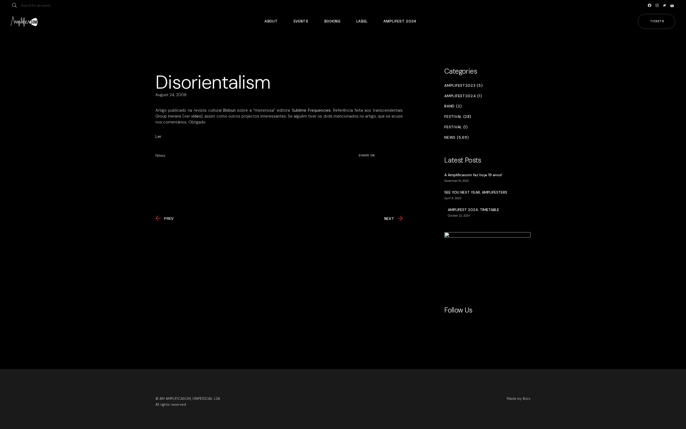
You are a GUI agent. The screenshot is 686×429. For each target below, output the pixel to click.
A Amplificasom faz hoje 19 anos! (473, 174)
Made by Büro (519, 398)
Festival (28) (457, 116)
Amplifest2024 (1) (463, 96)
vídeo (196, 116)
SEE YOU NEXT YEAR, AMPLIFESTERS (475, 192)
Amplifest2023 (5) (463, 85)
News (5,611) (456, 137)
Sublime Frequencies (311, 110)
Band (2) (453, 106)
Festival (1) (456, 127)
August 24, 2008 (171, 94)
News (160, 156)
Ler (158, 136)
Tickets (657, 21)
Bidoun (229, 110)
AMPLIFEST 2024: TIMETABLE (473, 209)
